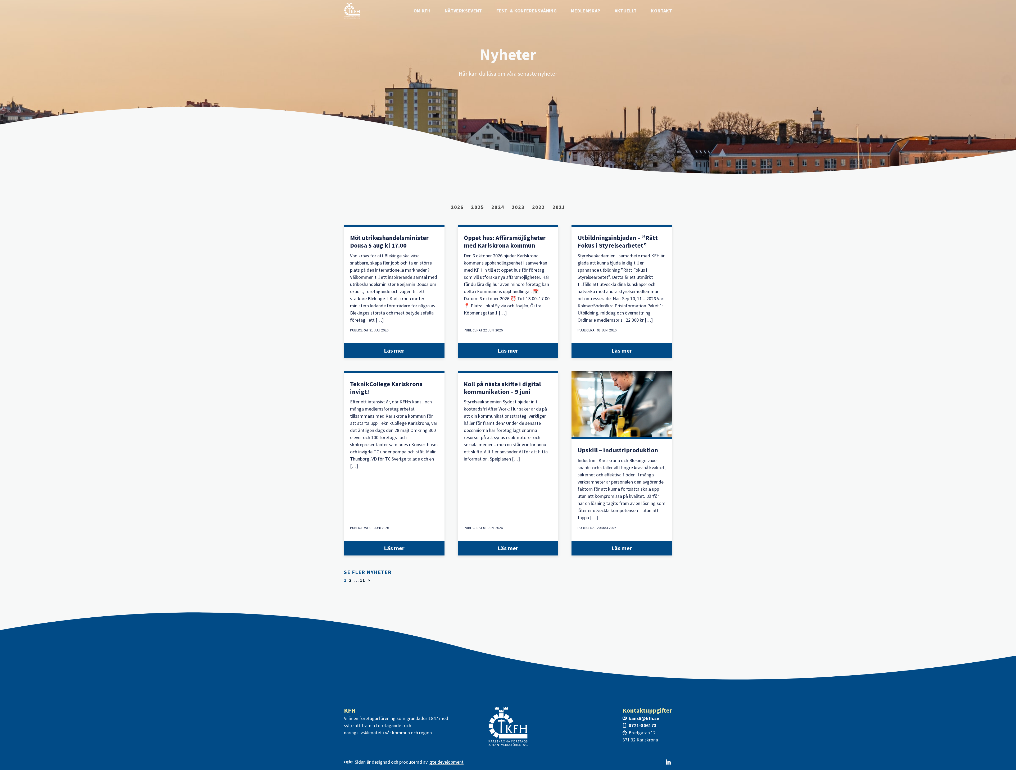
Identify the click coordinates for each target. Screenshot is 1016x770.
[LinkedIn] (668, 762)
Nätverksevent (463, 11)
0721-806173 (643, 725)
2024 (497, 207)
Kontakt (661, 11)
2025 (477, 207)
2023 (518, 207)
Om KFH (422, 11)
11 (362, 580)
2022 (538, 207)
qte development (446, 762)
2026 (457, 207)
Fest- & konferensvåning (526, 11)
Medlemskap (585, 11)
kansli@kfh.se (644, 718)
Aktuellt (626, 11)
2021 (558, 207)
